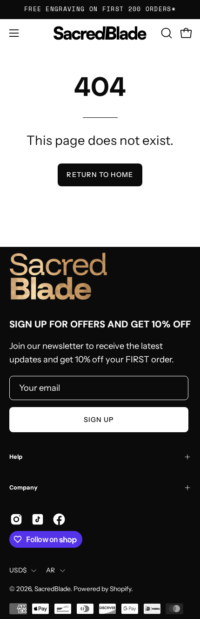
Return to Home (100, 174)
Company (23, 487)
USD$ (18, 570)
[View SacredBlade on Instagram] (16, 519)
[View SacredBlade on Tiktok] (38, 519)
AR (50, 570)
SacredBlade (52, 588)
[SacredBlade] (100, 33)
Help (15, 457)
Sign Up (99, 419)
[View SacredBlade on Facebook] (59, 519)
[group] (100, 9)
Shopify (120, 588)
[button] (165, 33)
